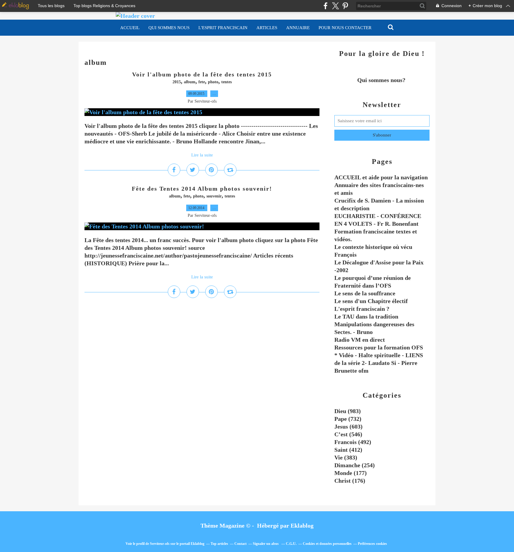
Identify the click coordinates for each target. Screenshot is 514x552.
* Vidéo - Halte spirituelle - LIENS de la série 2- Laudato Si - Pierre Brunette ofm (378, 363)
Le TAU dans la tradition (366, 316)
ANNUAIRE (298, 27)
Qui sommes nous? (382, 80)
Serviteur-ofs (160, 544)
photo (213, 82)
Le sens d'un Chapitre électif (371, 301)
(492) (352, 442)
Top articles (219, 544)
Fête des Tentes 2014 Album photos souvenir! (202, 188)
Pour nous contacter (345, 27)
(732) (347, 418)
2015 (177, 82)
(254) (354, 465)
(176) (349, 480)
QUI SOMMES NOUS (168, 27)
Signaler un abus (266, 544)
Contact (240, 544)
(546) (348, 434)
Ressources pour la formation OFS (378, 347)
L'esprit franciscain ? (361, 308)
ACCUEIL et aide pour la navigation (381, 177)
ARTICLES (266, 27)
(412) (348, 449)
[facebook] (325, 5)
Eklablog (302, 525)
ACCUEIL (130, 27)
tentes (226, 82)
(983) (347, 411)
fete (201, 82)
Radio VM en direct (359, 339)
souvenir (214, 196)
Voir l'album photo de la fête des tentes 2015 (202, 74)
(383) (345, 457)
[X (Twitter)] (335, 5)
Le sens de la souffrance (364, 293)
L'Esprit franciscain (222, 27)
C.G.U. (291, 544)
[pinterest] (345, 5)
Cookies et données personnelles (327, 544)
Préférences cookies (372, 544)
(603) (348, 426)
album (189, 82)
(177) (350, 473)
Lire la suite (202, 155)
